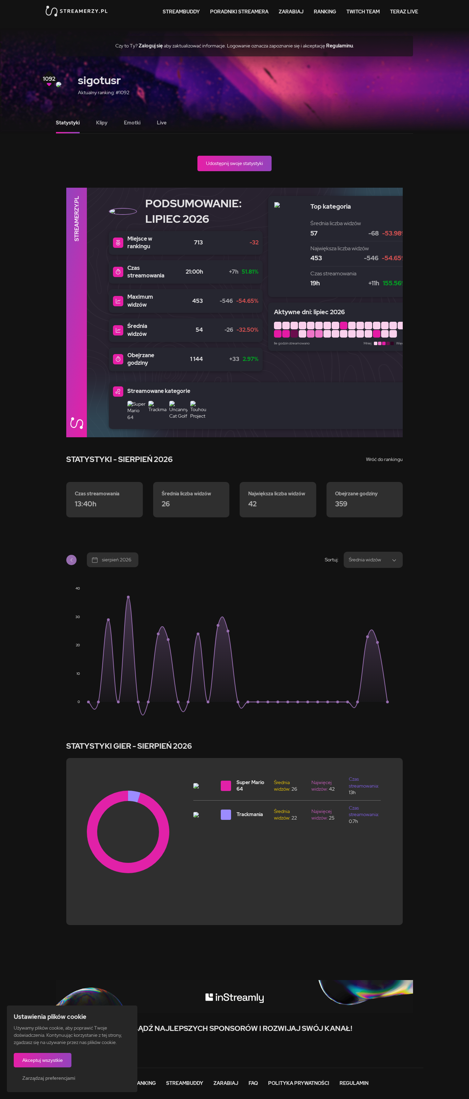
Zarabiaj (291, 12)
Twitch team (363, 12)
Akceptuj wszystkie (42, 1060)
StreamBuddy (181, 12)
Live (162, 123)
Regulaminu (339, 46)
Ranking (325, 12)
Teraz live (404, 12)
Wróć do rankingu (384, 459)
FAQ (253, 1083)
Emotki (132, 123)
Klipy (101, 123)
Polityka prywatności (298, 1083)
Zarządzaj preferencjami (48, 1078)
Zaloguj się (151, 46)
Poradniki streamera (239, 12)
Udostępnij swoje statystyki (234, 163)
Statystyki (68, 123)
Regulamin (354, 1083)
